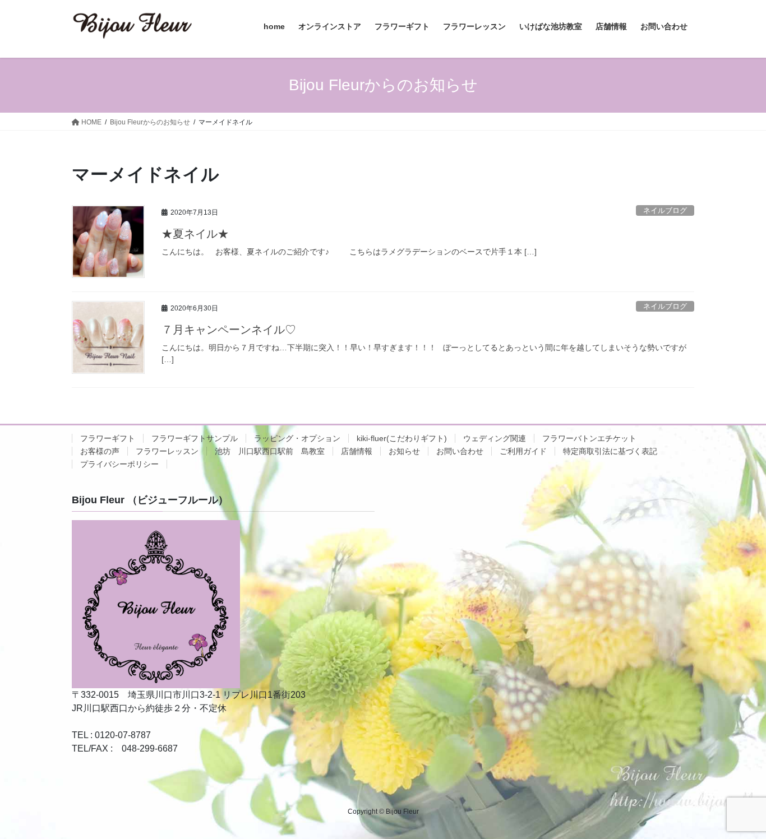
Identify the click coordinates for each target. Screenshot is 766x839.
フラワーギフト (107, 438)
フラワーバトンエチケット (589, 438)
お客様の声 (99, 451)
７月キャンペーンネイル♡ (228, 329)
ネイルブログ (665, 210)
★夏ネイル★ (195, 234)
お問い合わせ (459, 451)
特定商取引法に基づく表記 (610, 451)
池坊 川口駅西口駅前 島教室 (270, 451)
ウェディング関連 (494, 438)
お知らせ (404, 451)
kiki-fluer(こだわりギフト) (402, 438)
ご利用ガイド (523, 451)
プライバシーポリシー (119, 464)
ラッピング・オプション (297, 438)
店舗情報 (356, 451)
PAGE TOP (737, 804)
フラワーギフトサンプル (194, 438)
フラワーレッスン (167, 451)
